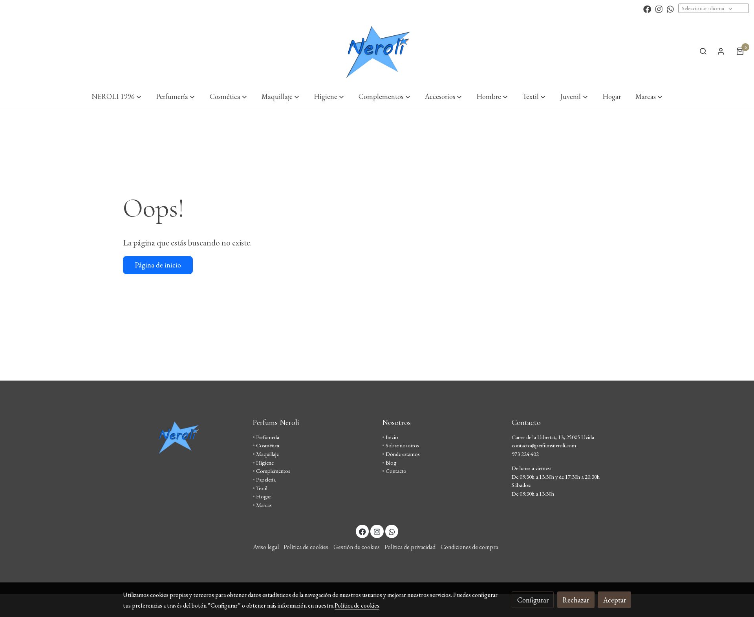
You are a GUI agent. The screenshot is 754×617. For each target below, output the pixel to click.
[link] (377, 51)
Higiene (265, 462)
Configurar (533, 599)
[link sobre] (182, 437)
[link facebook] (647, 9)
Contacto (396, 470)
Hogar (263, 496)
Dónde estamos (403, 454)
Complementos (273, 470)
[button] (116, 96)
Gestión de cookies (356, 547)
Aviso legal (266, 547)
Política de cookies (306, 547)
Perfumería (267, 437)
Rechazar (575, 599)
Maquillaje (267, 454)
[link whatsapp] (670, 9)
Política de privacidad (410, 547)
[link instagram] (658, 9)
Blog (391, 462)
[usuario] (721, 51)
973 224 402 (525, 454)
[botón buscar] (703, 51)
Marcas (264, 505)
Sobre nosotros (402, 445)
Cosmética (267, 445)
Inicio (392, 437)
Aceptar (614, 599)
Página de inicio (158, 264)
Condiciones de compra (469, 547)
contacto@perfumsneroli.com (544, 445)
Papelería (266, 479)
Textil (261, 488)
